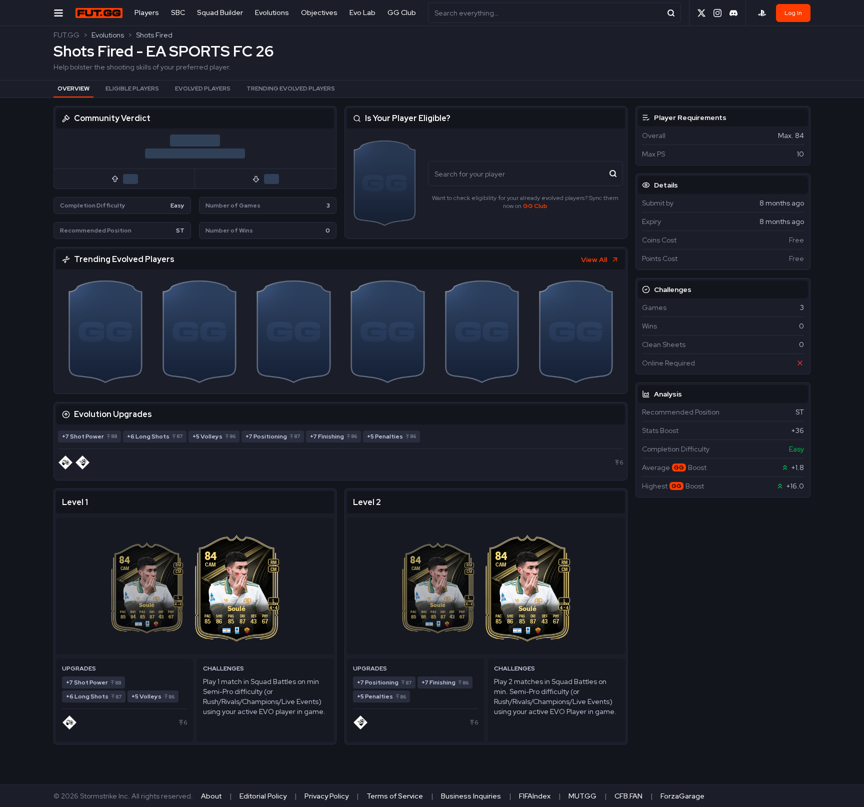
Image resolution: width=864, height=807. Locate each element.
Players (146, 12)
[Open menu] (59, 13)
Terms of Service (394, 796)
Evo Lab (363, 12)
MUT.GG (582, 796)
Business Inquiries (471, 796)
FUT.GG (67, 35)
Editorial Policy (263, 796)
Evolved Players (202, 88)
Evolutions (272, 12)
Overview (74, 88)
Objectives (319, 12)
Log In (793, 13)
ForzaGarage (682, 796)
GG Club (402, 12)
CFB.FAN (628, 796)
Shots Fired (154, 35)
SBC (178, 12)
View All (594, 259)
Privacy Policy (326, 796)
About (211, 796)
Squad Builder (220, 12)
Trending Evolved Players (290, 88)
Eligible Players (132, 88)
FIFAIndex (534, 796)
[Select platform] (762, 13)
